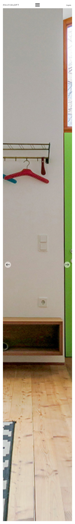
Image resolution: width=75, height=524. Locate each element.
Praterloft (11, 5)
